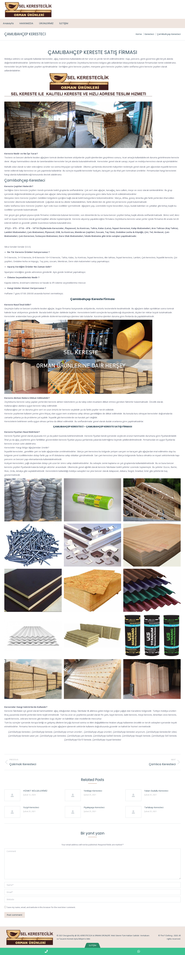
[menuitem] (8, 23)
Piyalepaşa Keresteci (94, 807)
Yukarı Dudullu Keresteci (156, 790)
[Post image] (12, 795)
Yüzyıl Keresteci (31, 807)
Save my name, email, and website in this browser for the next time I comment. (41, 907)
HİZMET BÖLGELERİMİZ (35, 790)
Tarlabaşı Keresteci (153, 807)
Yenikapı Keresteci (93, 790)
